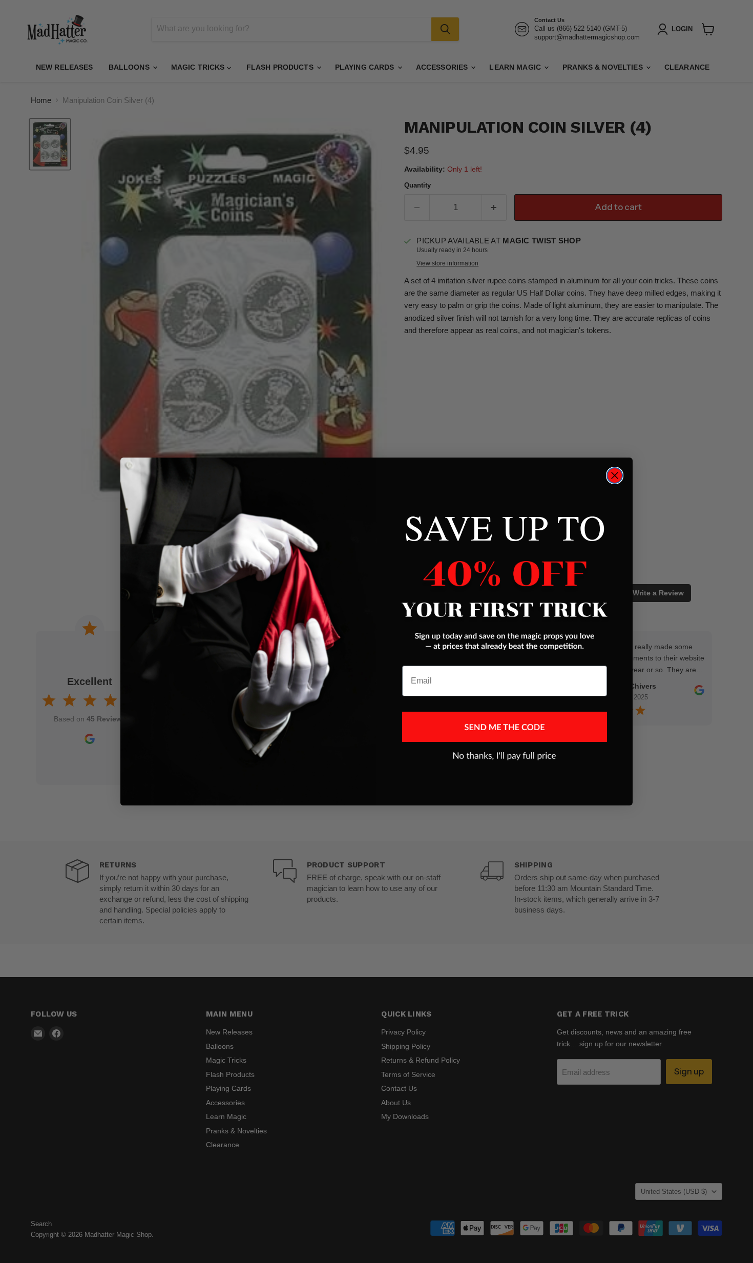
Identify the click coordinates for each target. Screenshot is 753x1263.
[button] (504, 727)
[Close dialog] (614, 475)
